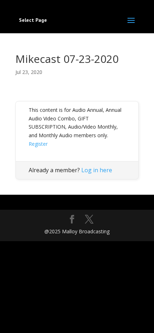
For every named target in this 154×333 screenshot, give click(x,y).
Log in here (96, 170)
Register (38, 143)
